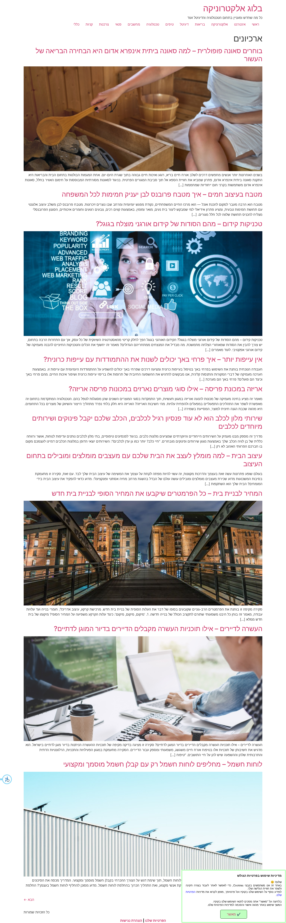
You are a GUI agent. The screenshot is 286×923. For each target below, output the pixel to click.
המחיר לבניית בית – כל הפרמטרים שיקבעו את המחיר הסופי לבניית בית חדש (157, 493)
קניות (89, 24)
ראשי (255, 24)
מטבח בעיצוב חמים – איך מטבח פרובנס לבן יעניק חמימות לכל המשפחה (162, 194)
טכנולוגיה (152, 24)
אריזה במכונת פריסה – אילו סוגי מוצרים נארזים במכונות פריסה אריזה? (165, 389)
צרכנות (104, 24)
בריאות (200, 24)
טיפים (169, 24)
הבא (29, 899)
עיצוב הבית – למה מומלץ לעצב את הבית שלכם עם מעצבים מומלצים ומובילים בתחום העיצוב (144, 460)
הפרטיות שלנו (155, 920)
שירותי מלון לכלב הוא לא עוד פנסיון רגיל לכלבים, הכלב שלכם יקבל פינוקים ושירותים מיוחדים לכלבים (147, 422)
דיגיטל (184, 24)
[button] (6, 779)
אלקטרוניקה (219, 24)
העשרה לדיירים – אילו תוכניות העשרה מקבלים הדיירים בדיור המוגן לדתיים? (158, 629)
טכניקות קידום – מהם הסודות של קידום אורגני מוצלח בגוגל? (179, 224)
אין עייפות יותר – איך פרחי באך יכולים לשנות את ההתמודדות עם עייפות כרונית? (153, 359)
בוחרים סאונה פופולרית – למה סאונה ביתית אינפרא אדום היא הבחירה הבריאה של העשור (149, 55)
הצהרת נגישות (131, 920)
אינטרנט (240, 24)
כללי (76, 24)
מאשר (234, 914)
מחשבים (134, 24)
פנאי (118, 24)
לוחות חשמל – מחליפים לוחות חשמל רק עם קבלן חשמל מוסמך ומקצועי (162, 764)
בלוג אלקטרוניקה (232, 8)
